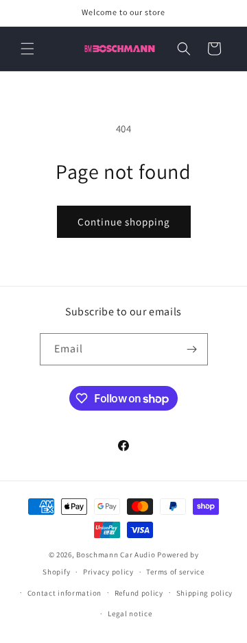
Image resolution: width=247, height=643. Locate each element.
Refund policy (139, 593)
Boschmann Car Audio (115, 554)
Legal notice (130, 613)
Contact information (64, 593)
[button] (27, 49)
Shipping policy (204, 593)
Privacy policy (108, 572)
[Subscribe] (192, 349)
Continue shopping (124, 221)
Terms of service (175, 572)
